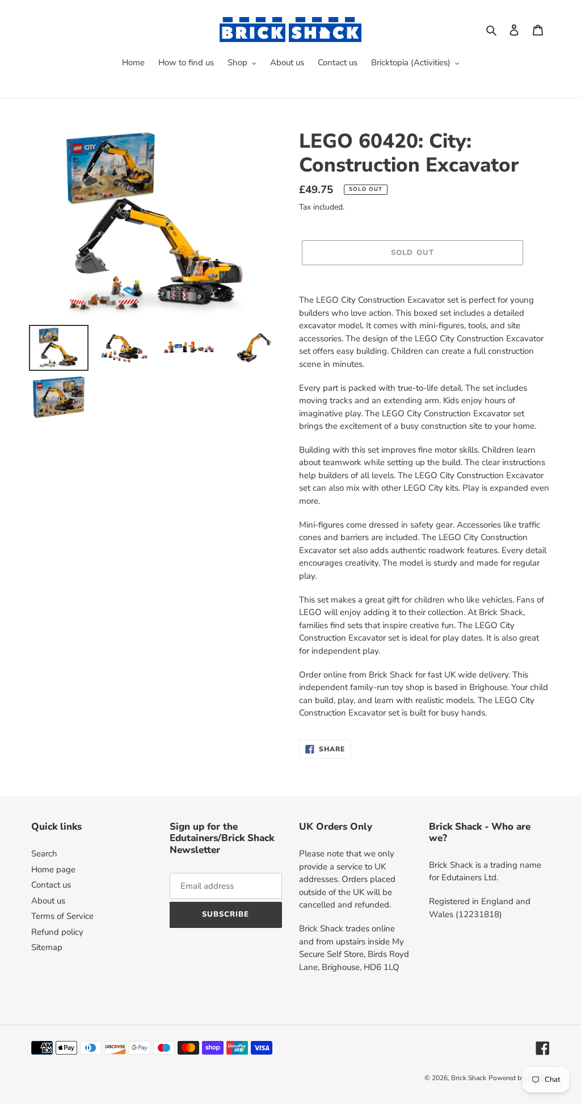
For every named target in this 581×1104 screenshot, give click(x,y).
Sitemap (46, 947)
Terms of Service (62, 916)
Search (44, 853)
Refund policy (57, 932)
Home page (53, 869)
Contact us (51, 884)
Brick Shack (468, 1077)
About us (48, 900)
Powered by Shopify (519, 1077)
